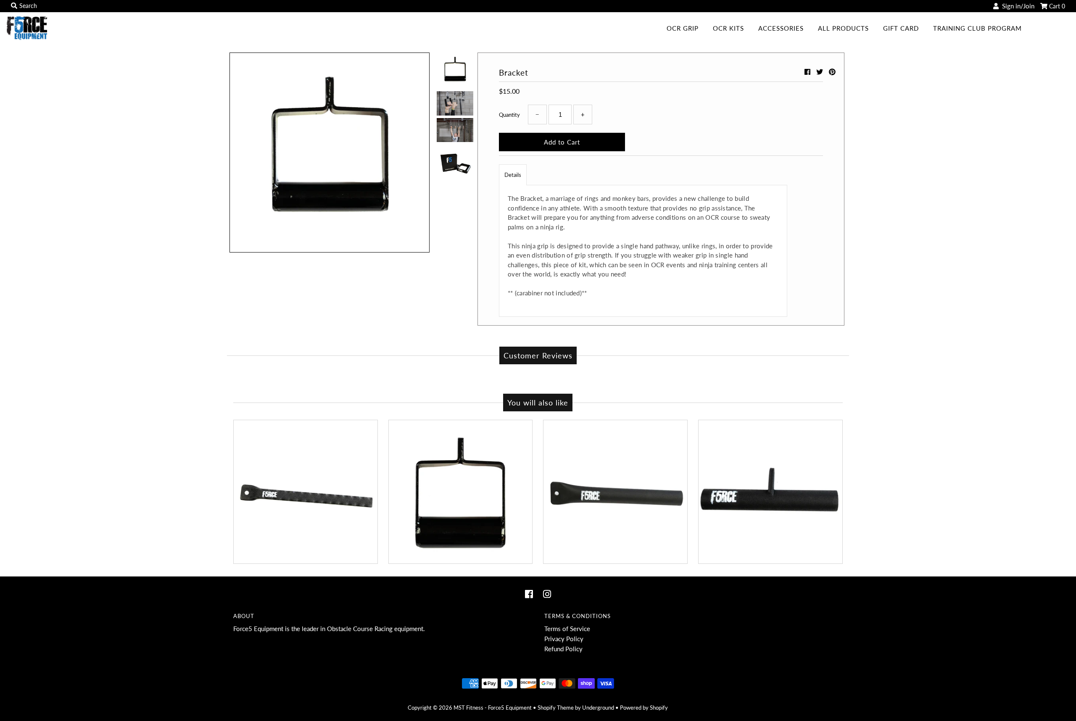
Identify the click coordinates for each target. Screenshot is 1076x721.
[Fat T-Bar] (770, 492)
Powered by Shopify (644, 707)
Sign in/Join (1016, 6)
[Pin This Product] (832, 72)
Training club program (977, 28)
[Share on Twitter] (820, 72)
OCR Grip (683, 28)
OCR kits (728, 28)
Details (512, 174)
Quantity (509, 114)
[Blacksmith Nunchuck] (305, 492)
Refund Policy (563, 649)
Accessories (781, 28)
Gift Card (901, 28)
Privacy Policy (563, 638)
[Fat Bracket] (461, 492)
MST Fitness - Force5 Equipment (493, 707)
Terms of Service (567, 628)
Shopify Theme (556, 707)
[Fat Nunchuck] (615, 492)
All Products (843, 28)
